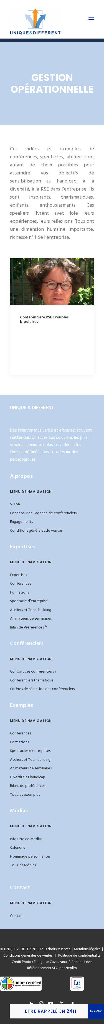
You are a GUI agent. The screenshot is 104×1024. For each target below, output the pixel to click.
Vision (15, 504)
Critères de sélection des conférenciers (42, 689)
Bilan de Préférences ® (28, 627)
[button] (91, 19)
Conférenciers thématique (32, 680)
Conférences (20, 584)
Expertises (18, 575)
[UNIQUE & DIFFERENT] (35, 19)
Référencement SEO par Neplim (52, 968)
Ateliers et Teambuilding (30, 760)
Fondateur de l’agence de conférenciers (43, 513)
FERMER (96, 1011)
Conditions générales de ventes (36, 531)
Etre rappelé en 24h (50, 1011)
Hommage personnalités (30, 857)
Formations (19, 592)
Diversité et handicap (27, 777)
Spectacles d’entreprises (30, 751)
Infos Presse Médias (26, 839)
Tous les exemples (25, 795)
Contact (17, 916)
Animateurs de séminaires (31, 619)
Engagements (21, 522)
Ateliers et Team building (30, 610)
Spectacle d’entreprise (29, 601)
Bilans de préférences (27, 786)
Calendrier (18, 848)
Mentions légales (87, 949)
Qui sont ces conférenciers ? (33, 672)
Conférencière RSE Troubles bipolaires (44, 319)
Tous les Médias (23, 865)
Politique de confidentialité (78, 956)
